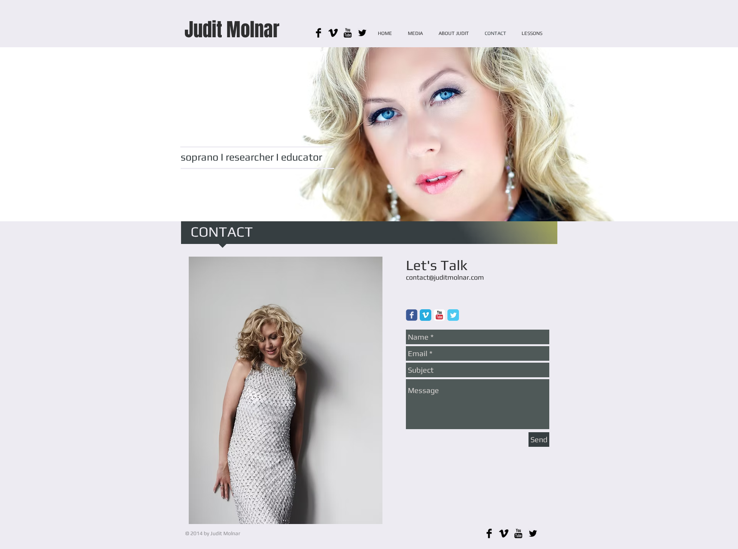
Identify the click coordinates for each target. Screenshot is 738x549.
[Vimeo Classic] (425, 315)
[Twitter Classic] (453, 315)
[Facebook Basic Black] (318, 33)
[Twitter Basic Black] (362, 33)
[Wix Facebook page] (411, 315)
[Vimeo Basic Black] (333, 33)
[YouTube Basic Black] (347, 33)
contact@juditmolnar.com (445, 277)
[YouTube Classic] (439, 315)
